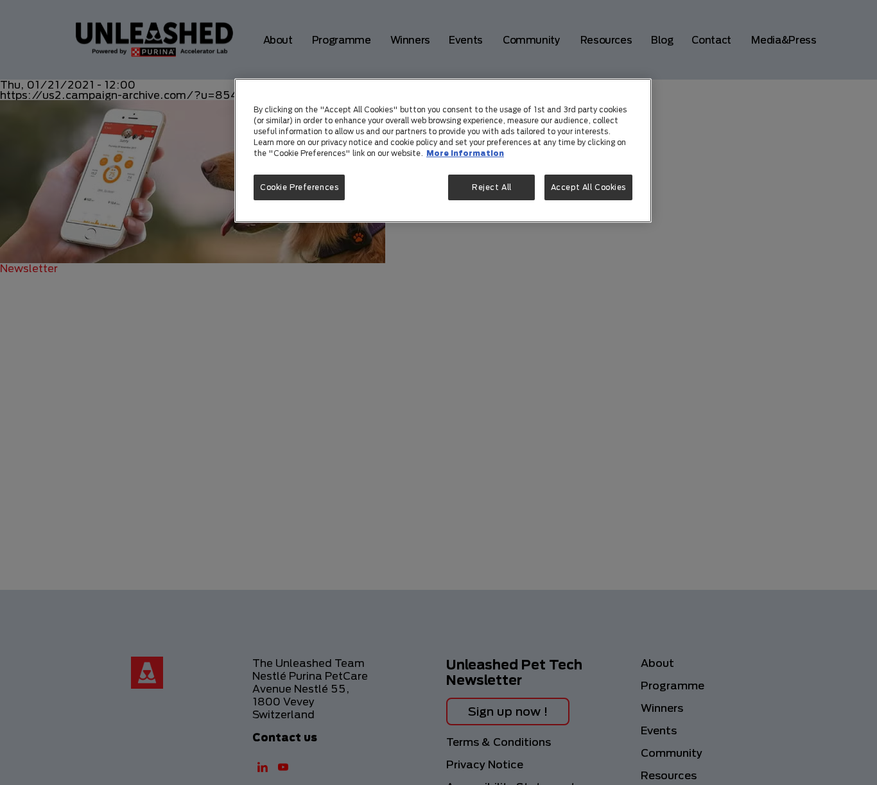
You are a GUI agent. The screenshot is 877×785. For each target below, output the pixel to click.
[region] (443, 150)
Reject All (492, 188)
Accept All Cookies (588, 188)
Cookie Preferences (299, 188)
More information (465, 154)
